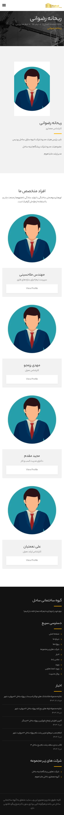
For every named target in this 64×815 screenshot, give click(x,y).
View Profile (32, 289)
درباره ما (56, 639)
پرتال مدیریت (54, 674)
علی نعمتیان (32, 547)
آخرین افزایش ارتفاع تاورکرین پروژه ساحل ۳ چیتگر (42, 721)
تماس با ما (55, 659)
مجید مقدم (32, 456)
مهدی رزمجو (32, 365)
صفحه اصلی (54, 634)
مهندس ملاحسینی (32, 275)
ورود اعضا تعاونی (52, 669)
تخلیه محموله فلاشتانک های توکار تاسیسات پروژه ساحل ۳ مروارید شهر (33, 696)
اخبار (57, 654)
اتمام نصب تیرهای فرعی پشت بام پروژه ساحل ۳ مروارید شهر (37, 733)
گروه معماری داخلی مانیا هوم (47, 777)
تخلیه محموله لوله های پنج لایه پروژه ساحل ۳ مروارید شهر (38, 709)
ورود (57, 665)
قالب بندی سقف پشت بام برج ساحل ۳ (46, 745)
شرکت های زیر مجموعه (49, 649)
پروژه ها (56, 644)
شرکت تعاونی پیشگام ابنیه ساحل (45, 772)
